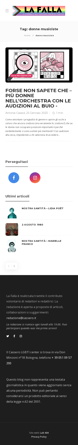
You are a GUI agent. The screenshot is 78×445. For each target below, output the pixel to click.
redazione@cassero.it (21, 318)
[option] (39, 229)
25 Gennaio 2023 (37, 113)
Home (27, 35)
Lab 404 (44, 432)
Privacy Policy (39, 436)
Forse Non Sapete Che (21, 76)
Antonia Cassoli (15, 113)
